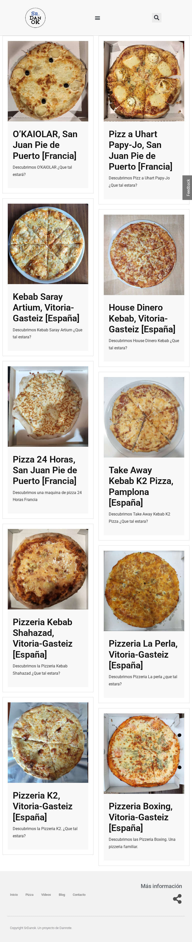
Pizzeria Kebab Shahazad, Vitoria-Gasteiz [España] (42, 638)
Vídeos (46, 895)
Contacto (79, 895)
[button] (98, 18)
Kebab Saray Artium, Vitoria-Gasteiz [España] (46, 308)
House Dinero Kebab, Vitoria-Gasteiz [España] (142, 318)
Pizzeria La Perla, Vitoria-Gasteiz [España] (143, 654)
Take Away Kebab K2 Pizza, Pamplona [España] (141, 486)
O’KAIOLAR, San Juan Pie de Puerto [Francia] (45, 145)
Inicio (14, 895)
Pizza (30, 895)
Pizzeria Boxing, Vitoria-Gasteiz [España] (140, 817)
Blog (62, 895)
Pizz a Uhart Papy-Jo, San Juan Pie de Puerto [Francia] (140, 150)
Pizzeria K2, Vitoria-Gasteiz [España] (42, 806)
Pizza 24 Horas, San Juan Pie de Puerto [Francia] (45, 470)
